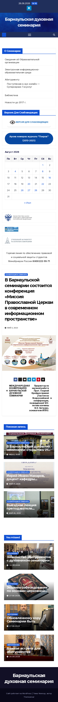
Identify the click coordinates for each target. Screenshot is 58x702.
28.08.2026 (14, 565)
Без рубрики (12, 553)
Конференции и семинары (16, 274)
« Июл (27, 202)
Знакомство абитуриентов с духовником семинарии (29, 558)
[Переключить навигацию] (30, 35)
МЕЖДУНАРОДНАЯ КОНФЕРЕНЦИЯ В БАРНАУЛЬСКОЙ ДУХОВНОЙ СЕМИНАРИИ (19, 391)
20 (29, 184)
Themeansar (29, 697)
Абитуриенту (12, 79)
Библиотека (11, 95)
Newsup (42, 693)
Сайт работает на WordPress (19, 693)
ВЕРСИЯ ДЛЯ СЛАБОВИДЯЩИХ (31, 122)
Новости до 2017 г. (15, 102)
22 (43, 184)
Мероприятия (13, 645)
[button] (54, 34)
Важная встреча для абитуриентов (23, 650)
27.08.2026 (14, 596)
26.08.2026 (14, 657)
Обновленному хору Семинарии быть (24, 619)
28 (36, 190)
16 (50, 177)
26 (22, 190)
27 (29, 190)
